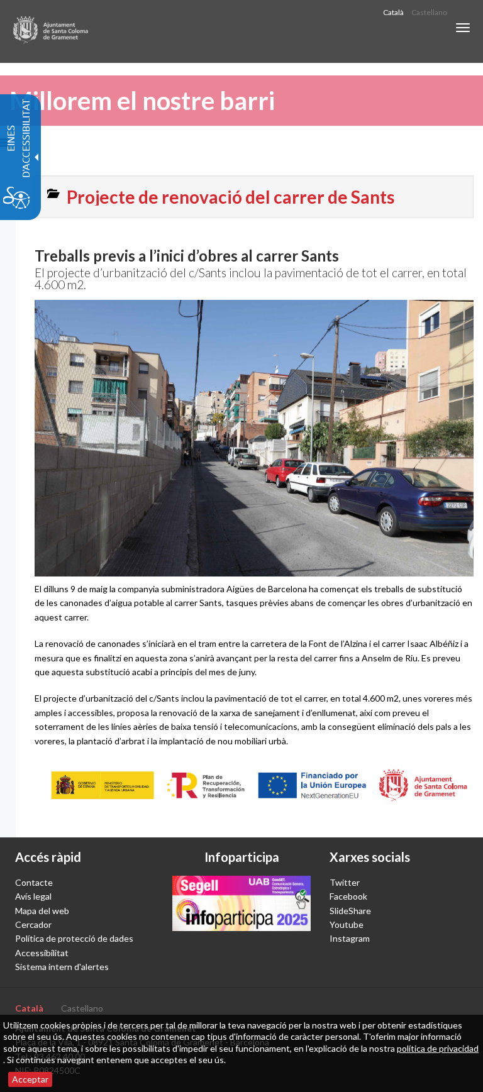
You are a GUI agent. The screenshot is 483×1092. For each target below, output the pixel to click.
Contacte (34, 882)
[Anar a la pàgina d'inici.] (51, 31)
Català (393, 12)
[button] (463, 27)
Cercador (33, 924)
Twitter (345, 882)
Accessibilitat (42, 952)
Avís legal (33, 896)
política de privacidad (438, 1048)
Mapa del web (42, 910)
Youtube (347, 924)
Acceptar (30, 1079)
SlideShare (350, 910)
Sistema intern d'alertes (62, 966)
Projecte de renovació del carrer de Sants (230, 196)
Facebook (348, 896)
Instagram (350, 938)
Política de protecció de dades (74, 938)
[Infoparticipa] (241, 903)
